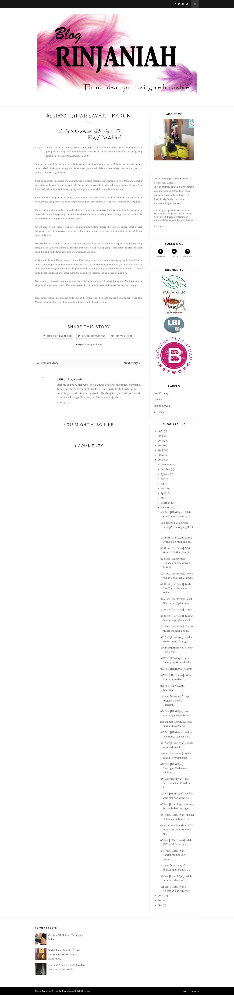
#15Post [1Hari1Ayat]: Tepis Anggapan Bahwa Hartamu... (175, 700)
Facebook (160, 256)
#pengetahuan (93, 344)
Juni (163, 483)
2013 (160, 895)
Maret (164, 497)
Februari (165, 502)
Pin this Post (124, 336)
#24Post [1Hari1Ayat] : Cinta (176, 609)
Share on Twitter (93, 336)
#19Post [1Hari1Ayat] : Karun (176, 668)
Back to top (189, 991)
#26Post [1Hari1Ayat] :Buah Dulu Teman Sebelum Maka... (175, 588)
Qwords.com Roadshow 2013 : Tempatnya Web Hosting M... (177, 829)
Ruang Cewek (162, 405)
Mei (163, 488)
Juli (162, 478)
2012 (160, 900)
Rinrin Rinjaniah (69, 379)
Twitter (174, 256)
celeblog (159, 412)
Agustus (165, 474)
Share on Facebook (59, 336)
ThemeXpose (67, 991)
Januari (165, 507)
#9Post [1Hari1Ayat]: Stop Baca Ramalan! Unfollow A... (175, 783)
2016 (160, 450)
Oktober (165, 469)
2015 (160, 455)
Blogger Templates (43, 991)
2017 (160, 445)
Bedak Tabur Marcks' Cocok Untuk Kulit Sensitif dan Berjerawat (64, 954)
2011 (160, 905)
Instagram (187, 256)
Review (158, 399)
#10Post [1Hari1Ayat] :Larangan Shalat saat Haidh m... (173, 768)
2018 (160, 440)
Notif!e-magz (162, 393)
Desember (167, 464)
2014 (160, 459)
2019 (160, 435)
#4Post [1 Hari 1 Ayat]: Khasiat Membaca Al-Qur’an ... (173, 855)
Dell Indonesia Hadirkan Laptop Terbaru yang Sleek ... (177, 527)
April (163, 493)
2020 (160, 431)
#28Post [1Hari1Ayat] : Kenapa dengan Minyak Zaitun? (175, 563)
